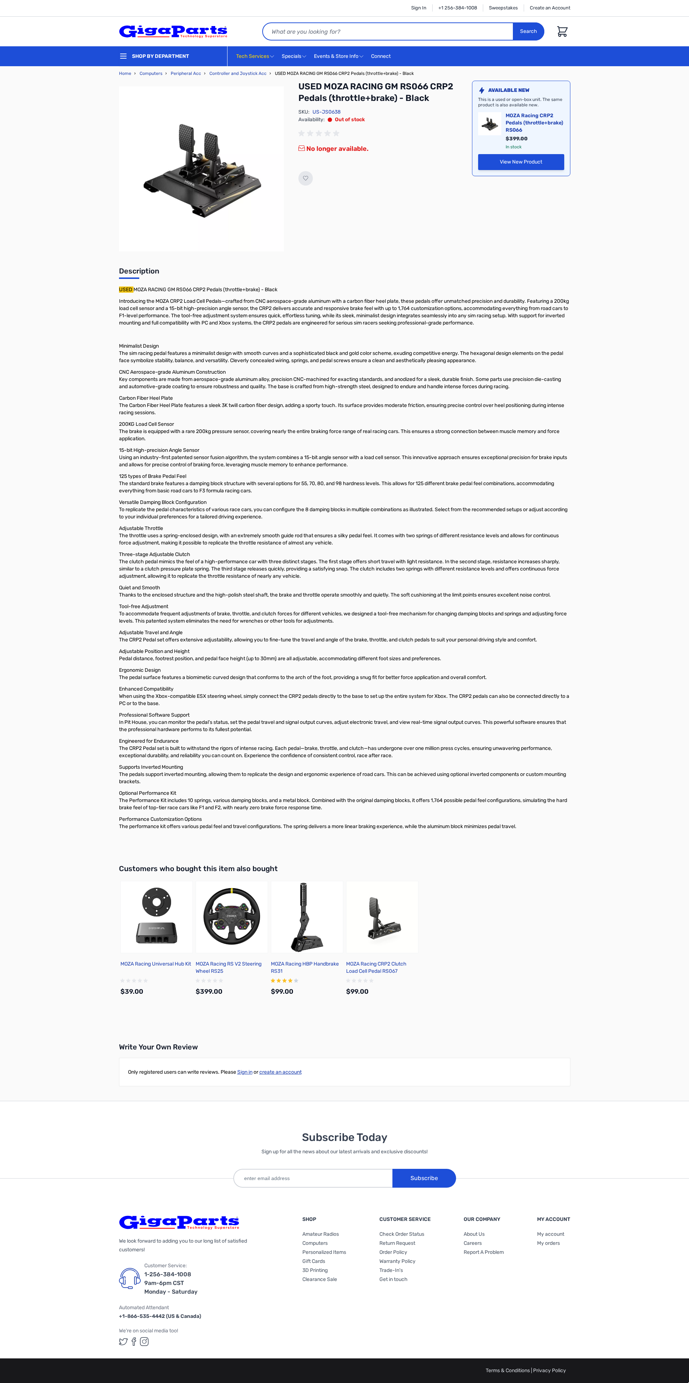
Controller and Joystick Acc (238, 73)
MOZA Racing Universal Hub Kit (155, 964)
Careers (473, 1243)
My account (550, 1234)
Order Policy (393, 1252)
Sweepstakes (503, 7)
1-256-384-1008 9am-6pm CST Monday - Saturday (170, 1283)
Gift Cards (313, 1261)
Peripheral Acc (186, 73)
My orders (548, 1243)
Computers (151, 73)
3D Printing (315, 1270)
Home (125, 73)
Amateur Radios (320, 1234)
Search (528, 31)
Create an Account (550, 7)
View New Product (532, 164)
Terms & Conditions (508, 1370)
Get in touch (393, 1279)
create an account (280, 1072)
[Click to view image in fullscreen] (201, 168)
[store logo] (173, 31)
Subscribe (424, 1178)
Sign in (244, 1072)
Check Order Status (401, 1234)
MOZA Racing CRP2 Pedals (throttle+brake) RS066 (534, 123)
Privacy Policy (549, 1370)
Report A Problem (484, 1252)
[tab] (139, 273)
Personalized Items (324, 1252)
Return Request (397, 1243)
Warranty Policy (397, 1261)
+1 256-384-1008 (457, 7)
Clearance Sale (319, 1279)
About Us (474, 1234)
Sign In (418, 7)
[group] (320, 133)
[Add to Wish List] (305, 178)
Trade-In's (391, 1270)
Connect (381, 56)
